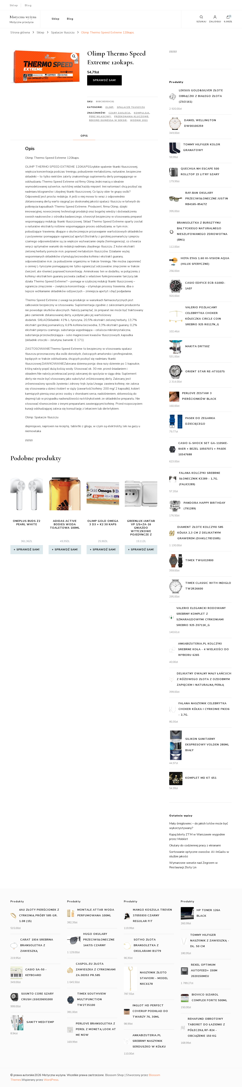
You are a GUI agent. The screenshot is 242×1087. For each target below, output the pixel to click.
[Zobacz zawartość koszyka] (228, 17)
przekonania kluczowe (131, 116)
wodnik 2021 (139, 120)
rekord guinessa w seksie (108, 120)
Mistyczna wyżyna (23, 17)
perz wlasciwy (100, 116)
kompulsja (141, 112)
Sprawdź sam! (104, 80)
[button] (74, 56)
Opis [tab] (84, 136)
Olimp (109, 107)
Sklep (14, 5)
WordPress (51, 1080)
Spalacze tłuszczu (131, 107)
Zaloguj (215, 21)
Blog (28, 5)
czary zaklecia (119, 112)
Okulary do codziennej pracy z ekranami (195, 845)
